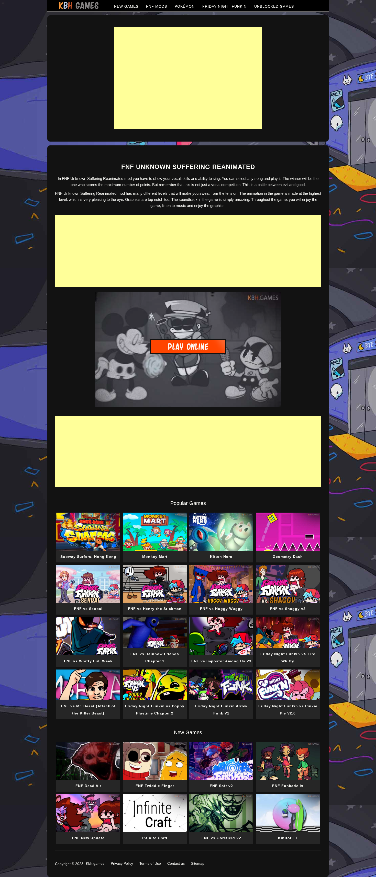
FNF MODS (156, 6)
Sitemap (197, 863)
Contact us (176, 863)
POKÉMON (185, 6)
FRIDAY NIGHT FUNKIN (224, 6)
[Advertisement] (188, 78)
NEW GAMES (126, 6)
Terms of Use (150, 863)
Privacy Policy (122, 863)
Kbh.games (95, 863)
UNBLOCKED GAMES (274, 6)
